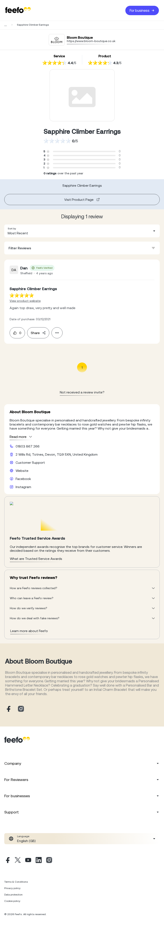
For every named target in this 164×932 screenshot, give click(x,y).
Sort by (12, 228)
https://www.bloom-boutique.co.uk (91, 41)
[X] (18, 860)
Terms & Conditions (16, 881)
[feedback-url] (22, 295)
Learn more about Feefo (29, 631)
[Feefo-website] (18, 10)
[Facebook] (7, 860)
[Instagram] (49, 860)
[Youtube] (28, 860)
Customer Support (30, 462)
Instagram (23, 487)
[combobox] (82, 231)
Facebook (23, 479)
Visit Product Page (79, 199)
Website (22, 471)
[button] (82, 231)
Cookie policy (12, 901)
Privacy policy (12, 888)
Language (23, 836)
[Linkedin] (39, 860)
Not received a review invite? (82, 392)
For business (139, 10)
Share (35, 333)
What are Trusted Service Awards (36, 559)
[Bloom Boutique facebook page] (8, 709)
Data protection (13, 894)
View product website (25, 300)
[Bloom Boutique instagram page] (21, 709)
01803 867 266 (28, 446)
